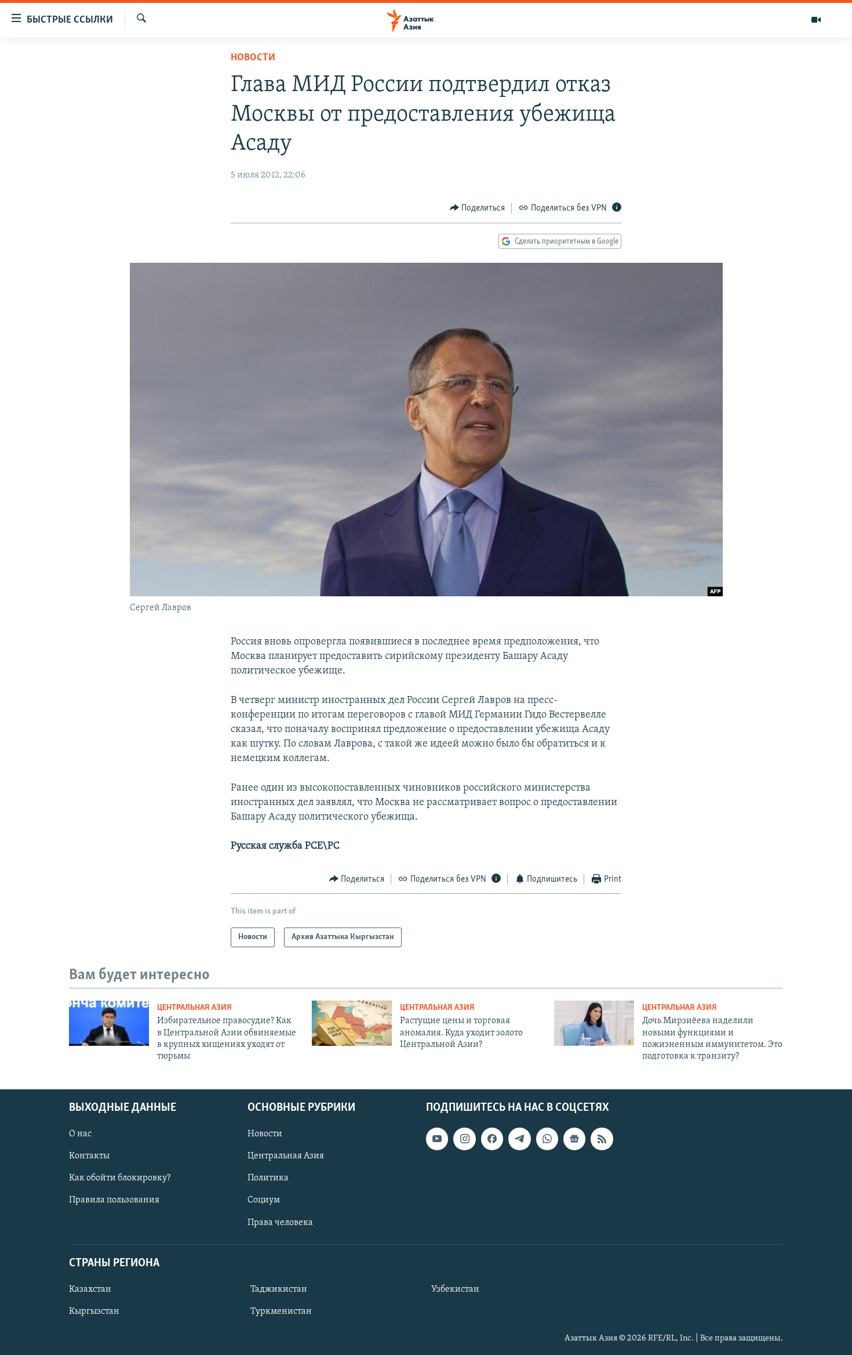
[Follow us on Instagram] (464, 1139)
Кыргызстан (94, 1311)
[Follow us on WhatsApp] (547, 1139)
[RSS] (602, 1139)
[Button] (477, 208)
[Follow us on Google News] (574, 1139)
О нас (80, 1134)
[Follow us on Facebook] (492, 1139)
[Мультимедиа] (816, 20)
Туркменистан (281, 1311)
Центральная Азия (194, 1007)
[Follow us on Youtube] (437, 1139)
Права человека (280, 1222)
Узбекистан (455, 1289)
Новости (253, 58)
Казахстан (90, 1289)
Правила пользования (114, 1200)
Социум (263, 1200)
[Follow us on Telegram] (519, 1139)
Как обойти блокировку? (119, 1178)
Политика (268, 1178)
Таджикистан (278, 1289)
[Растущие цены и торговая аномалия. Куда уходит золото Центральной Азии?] (352, 1023)
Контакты (89, 1156)
